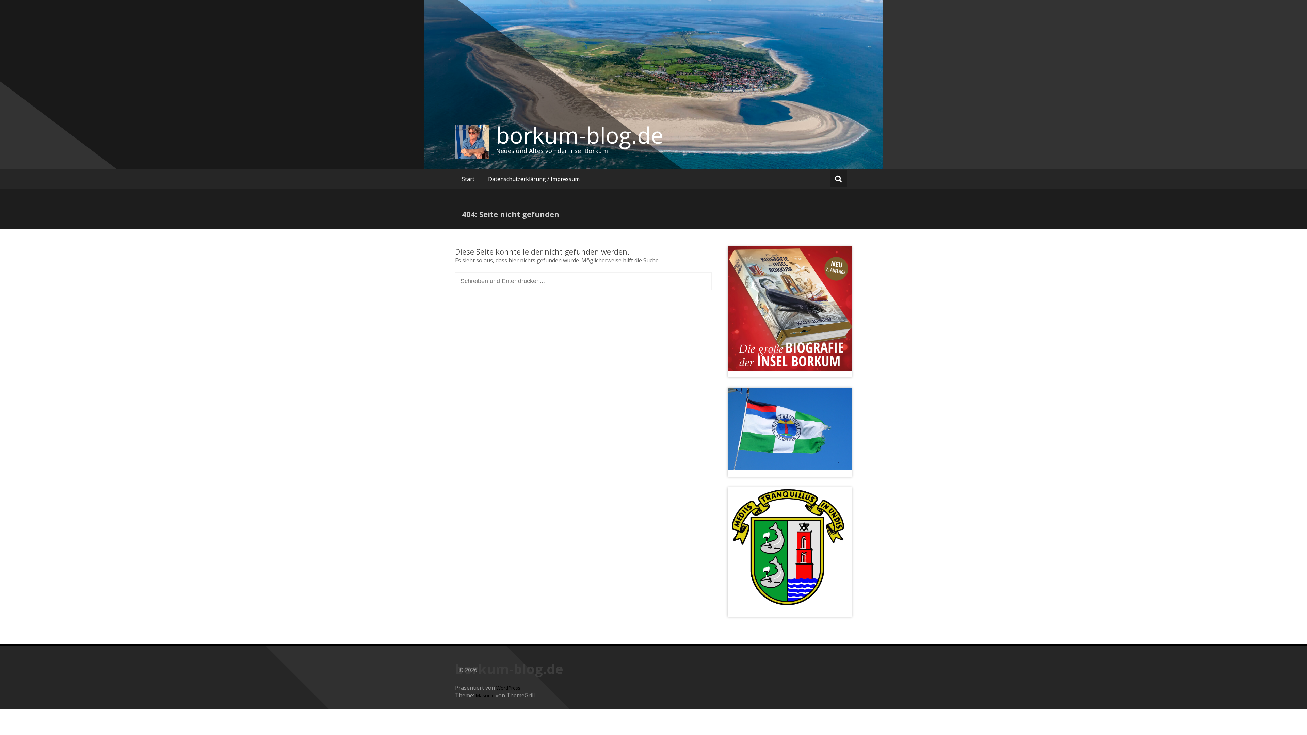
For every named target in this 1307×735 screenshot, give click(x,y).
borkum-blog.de (579, 135)
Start (468, 179)
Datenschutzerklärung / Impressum (534, 179)
